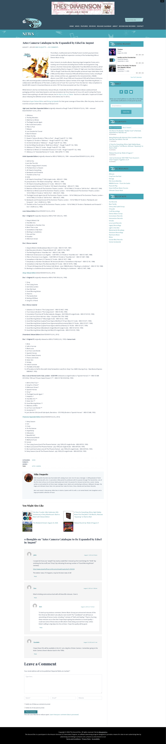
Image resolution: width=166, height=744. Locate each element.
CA (143, 55)
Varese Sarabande (115, 242)
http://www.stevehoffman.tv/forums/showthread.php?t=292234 (54, 569)
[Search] (141, 20)
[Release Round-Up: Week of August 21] (68, 527)
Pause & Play (113, 186)
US (137, 55)
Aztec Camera (36, 466)
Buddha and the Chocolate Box (126, 57)
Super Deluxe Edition (37, 101)
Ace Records (113, 202)
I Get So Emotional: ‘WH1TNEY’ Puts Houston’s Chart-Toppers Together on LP (124, 159)
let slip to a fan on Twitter (65, 94)
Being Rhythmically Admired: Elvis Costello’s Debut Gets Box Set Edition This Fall (125, 138)
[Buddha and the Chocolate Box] (112, 60)
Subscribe (126, 112)
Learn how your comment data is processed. (64, 715)
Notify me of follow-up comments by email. (38, 704)
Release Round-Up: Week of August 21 (86, 523)
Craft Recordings (114, 211)
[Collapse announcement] (162, 1)
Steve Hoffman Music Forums (118, 188)
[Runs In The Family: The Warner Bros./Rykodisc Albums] (112, 68)
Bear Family (112, 204)
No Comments (53, 47)
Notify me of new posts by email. (35, 708)
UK (140, 55)
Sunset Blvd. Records (116, 240)
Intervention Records (116, 218)
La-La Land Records (115, 223)
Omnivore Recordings (116, 232)
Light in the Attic (114, 228)
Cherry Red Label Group (117, 207)
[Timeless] (112, 52)
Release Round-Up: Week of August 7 (121, 153)
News (33, 460)
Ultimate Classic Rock (116, 190)
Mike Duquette (40, 47)
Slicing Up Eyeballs (53, 101)
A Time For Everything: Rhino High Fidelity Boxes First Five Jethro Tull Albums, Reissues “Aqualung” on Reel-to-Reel (88, 514)
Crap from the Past (115, 176)
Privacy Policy (86, 739)
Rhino (111, 237)
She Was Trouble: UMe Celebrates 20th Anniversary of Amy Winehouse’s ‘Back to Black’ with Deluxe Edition (46, 514)
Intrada (111, 221)
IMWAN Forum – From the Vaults (119, 183)
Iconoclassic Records (116, 216)
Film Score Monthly (115, 181)
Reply (35, 576)
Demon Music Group (116, 214)
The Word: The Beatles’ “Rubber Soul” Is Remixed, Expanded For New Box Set (125, 132)
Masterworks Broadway (116, 230)
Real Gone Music (114, 235)
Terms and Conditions (73, 739)
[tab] (115, 127)
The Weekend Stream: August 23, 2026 (45, 523)
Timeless (120, 49)
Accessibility (96, 739)
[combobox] (134, 20)
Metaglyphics (103, 732)
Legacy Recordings (115, 225)
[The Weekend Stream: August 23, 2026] (27, 527)
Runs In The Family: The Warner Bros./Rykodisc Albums (127, 66)
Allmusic (111, 174)
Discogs (111, 179)
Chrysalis (112, 209)
